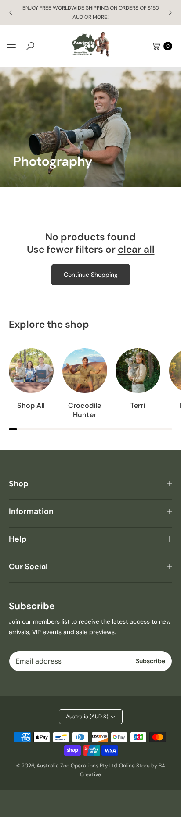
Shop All (31, 405)
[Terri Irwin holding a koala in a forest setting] (138, 370)
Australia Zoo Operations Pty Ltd (76, 765)
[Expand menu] (11, 46)
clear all (136, 249)
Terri (137, 405)
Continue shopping (91, 274)
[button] (30, 46)
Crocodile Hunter (84, 410)
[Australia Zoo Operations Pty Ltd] (90, 44)
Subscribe (150, 661)
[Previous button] (11, 12)
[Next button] (170, 12)
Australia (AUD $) (87, 716)
